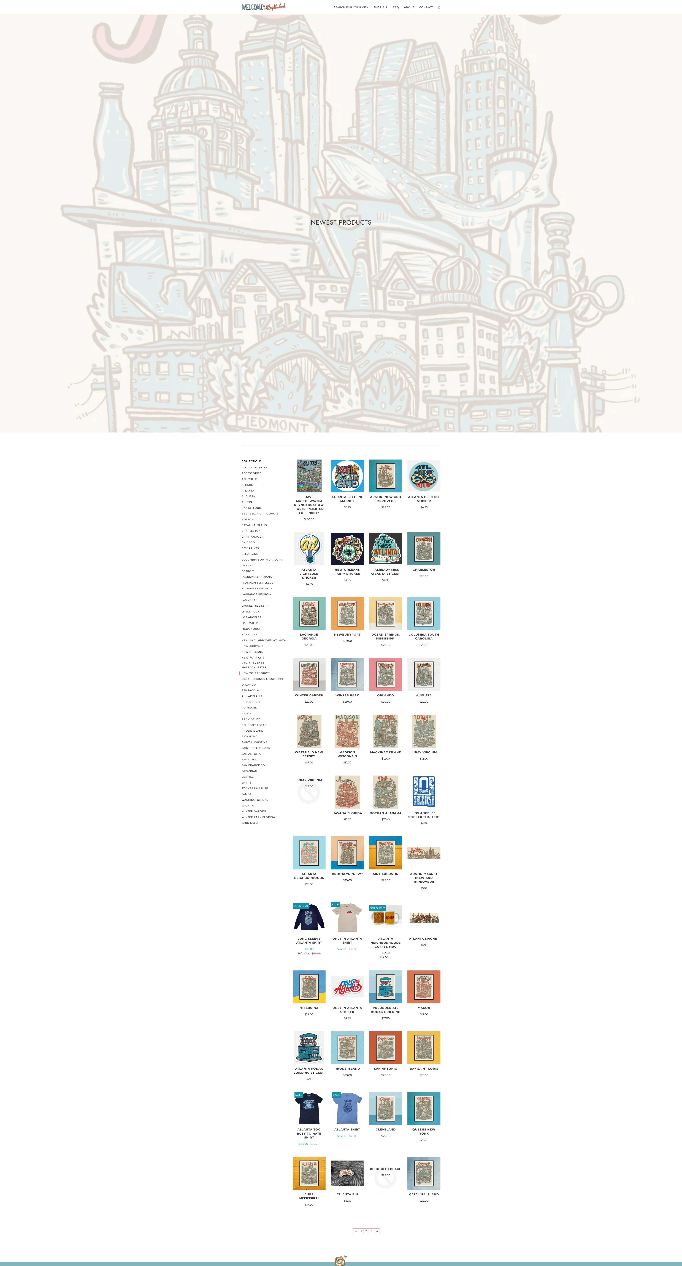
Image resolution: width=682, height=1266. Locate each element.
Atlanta (248, 490)
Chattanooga (253, 536)
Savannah (249, 771)
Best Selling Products (260, 513)
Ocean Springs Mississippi (262, 679)
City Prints (250, 548)
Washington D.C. (255, 799)
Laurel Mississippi (256, 605)
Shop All (381, 7)
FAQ (396, 7)
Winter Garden (254, 811)
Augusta (248, 496)
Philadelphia (252, 696)
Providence (251, 719)
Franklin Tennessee (257, 582)
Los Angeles (251, 617)
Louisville (250, 623)
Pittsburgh (251, 702)
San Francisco (253, 765)
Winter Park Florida (258, 817)
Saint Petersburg (256, 748)
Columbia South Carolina (262, 559)
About (409, 7)
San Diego (250, 759)
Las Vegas (249, 600)
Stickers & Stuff (255, 788)
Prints (247, 713)
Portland (249, 707)
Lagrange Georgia (256, 594)
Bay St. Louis (252, 507)
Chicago (248, 542)
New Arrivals (252, 646)
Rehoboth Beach (255, 725)
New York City (253, 657)
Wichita (248, 805)
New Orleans (252, 652)
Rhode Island (253, 730)
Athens (247, 484)
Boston (248, 519)
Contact (426, 7)
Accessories (251, 473)
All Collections (254, 467)
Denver (247, 565)
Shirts (247, 782)
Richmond (250, 736)
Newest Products (256, 673)
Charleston (251, 530)
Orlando (249, 684)
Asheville (249, 479)
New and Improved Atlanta (264, 640)
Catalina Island (254, 525)
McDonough (251, 628)
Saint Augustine (254, 742)
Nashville (249, 634)
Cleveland (250, 554)
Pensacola (250, 690)
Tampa (246, 794)
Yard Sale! (250, 822)
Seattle (248, 776)
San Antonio (252, 753)
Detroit (248, 571)
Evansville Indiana (257, 576)
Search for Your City (351, 7)
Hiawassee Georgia (257, 588)
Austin (247, 502)
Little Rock (251, 611)
